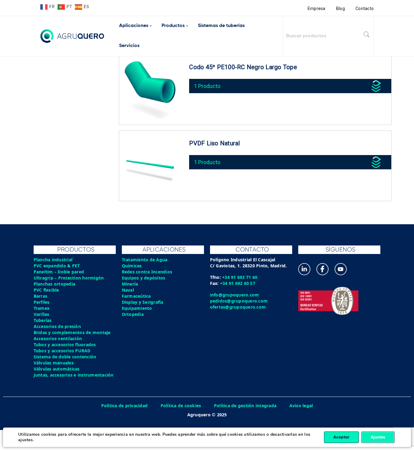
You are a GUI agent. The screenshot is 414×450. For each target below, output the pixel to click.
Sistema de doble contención (65, 357)
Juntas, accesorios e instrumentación (74, 375)
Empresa (317, 8)
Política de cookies (181, 405)
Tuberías (43, 320)
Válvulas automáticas (57, 369)
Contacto (365, 8)
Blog (340, 8)
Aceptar (341, 437)
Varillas (41, 314)
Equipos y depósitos (143, 278)
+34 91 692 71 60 (239, 277)
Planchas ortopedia (54, 284)
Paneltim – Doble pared (59, 272)
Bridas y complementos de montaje (72, 332)
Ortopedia (133, 314)
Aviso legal (301, 405)
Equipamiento (137, 308)
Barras (41, 296)
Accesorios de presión (57, 326)
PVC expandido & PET (57, 266)
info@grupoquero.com (234, 295)
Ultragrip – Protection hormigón (69, 278)
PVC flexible (46, 290)
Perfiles (42, 302)
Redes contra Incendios (147, 272)
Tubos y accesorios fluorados (65, 344)
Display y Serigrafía (142, 302)
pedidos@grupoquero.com (239, 301)
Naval (128, 290)
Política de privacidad (124, 405)
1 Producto (207, 86)
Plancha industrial (53, 259)
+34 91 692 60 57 (237, 283)
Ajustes (378, 437)
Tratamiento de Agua (145, 259)
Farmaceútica (136, 296)
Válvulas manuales (54, 363)
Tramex (42, 308)
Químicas (132, 266)
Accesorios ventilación (58, 338)
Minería (130, 284)
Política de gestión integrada (245, 405)
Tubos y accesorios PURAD (62, 351)
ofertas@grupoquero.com (238, 307)
